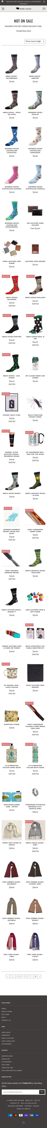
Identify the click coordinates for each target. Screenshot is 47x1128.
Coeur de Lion (7, 1067)
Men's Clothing (8, 1038)
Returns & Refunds (15, 1106)
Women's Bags (7, 1056)
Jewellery (6, 1059)
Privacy (36, 1106)
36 (35, 976)
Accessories (6, 1044)
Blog (4, 1017)
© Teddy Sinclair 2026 (15, 1100)
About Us (29, 1100)
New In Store (7, 1011)
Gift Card (5, 1014)
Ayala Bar (6, 1065)
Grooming (6, 1035)
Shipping (28, 1106)
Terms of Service (23, 1109)
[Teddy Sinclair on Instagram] (23, 1123)
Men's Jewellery (8, 1041)
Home (4, 1008)
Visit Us (37, 1100)
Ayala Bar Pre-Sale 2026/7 (12, 1070)
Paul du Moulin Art (29, 1103)
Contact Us (6, 1020)
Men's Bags (6, 1032)
